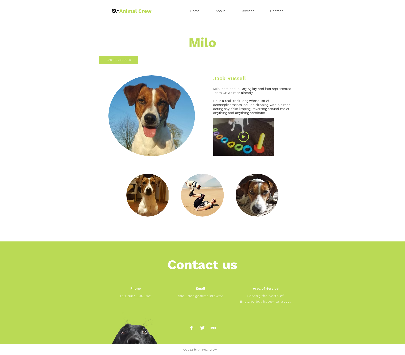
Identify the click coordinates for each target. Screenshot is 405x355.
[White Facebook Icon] (191, 328)
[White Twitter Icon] (202, 328)
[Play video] (243, 136)
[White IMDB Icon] (213, 328)
